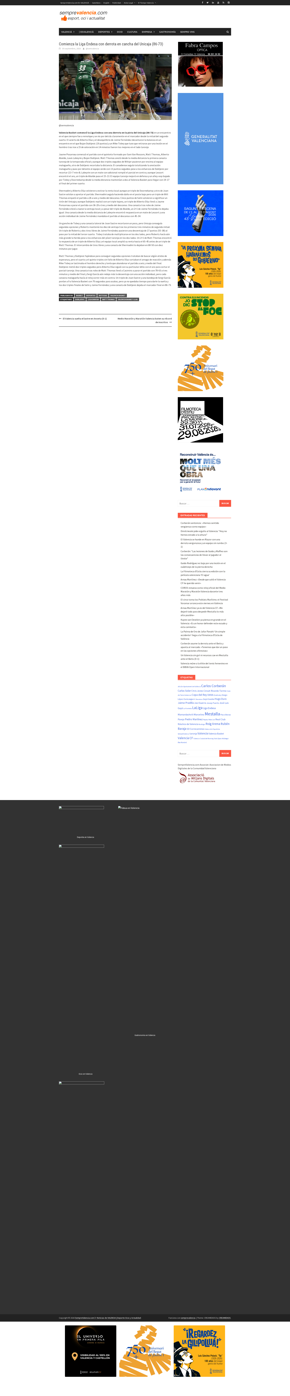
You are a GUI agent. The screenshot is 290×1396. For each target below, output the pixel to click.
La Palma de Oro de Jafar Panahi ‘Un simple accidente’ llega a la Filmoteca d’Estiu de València (203, 635)
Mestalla (212, 714)
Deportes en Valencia (85, 837)
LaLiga (197, 707)
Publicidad (116, 3)
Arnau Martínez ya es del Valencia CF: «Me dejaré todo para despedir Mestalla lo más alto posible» (202, 611)
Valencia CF (185, 738)
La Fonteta (187, 708)
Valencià (66, 31)
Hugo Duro (221, 699)
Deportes (104, 31)
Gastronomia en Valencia (145, 1035)
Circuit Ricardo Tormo (215, 690)
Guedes (211, 699)
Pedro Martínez (194, 719)
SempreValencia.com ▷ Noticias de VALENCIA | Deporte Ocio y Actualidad (108, 1317)
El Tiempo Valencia (146, 3)
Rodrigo (202, 724)
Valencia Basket (117, 295)
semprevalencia (188, 1317)
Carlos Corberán (213, 685)
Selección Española (212, 729)
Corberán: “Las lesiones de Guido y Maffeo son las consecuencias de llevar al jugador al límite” (204, 555)
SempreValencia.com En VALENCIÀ (74, 3)
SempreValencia (183, 734)
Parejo (181, 719)
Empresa (147, 31)
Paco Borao (226, 714)
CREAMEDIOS (225, 1317)
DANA (210, 694)
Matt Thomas (108, 299)
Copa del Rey (199, 694)
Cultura (132, 31)
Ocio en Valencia (85, 1074)
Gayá (205, 699)
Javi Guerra (200, 703)
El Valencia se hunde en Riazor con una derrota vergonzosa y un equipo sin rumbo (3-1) (204, 543)
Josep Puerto (213, 703)
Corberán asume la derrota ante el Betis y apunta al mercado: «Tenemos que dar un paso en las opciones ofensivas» (204, 647)
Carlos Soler (184, 690)
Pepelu (205, 720)
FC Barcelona (198, 699)
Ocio (120, 31)
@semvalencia (92, 48)
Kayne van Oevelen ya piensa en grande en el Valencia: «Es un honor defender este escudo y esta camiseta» (204, 623)
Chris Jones (197, 690)
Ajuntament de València (192, 686)
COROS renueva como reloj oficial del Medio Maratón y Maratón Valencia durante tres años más (203, 591)
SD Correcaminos (196, 728)
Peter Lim (211, 720)
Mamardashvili (185, 714)
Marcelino (199, 714)
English (106, 3)
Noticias (103, 295)
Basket (79, 295)
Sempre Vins (187, 31)
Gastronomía (167, 31)
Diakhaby (217, 695)
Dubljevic (79, 299)
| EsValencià (86, 31)
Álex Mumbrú (182, 742)
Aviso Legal (128, 3)
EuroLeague (189, 699)
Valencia (203, 733)
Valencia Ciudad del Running (203, 738)
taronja (193, 733)
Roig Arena (213, 724)
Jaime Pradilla (186, 703)
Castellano (96, 3)
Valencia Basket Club (128, 299)
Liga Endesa (93, 299)
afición (180, 686)
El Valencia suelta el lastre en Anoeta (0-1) (85, 318)
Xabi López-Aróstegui (221, 738)
